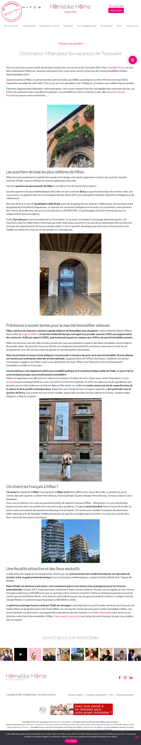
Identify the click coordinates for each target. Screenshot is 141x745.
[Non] (137, 737)
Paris (28, 724)
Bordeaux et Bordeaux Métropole (75, 724)
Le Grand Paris (39, 724)
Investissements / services (49, 26)
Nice (132, 724)
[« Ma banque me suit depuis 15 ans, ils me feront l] (49, 654)
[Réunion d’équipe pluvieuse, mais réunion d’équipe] (134, 654)
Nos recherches (107, 26)
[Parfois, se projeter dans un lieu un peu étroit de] (120, 654)
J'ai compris (71, 741)
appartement (88, 727)
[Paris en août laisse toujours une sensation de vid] (6, 654)
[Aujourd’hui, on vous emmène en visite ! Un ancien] (20, 654)
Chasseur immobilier (124, 695)
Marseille (118, 724)
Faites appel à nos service (67, 616)
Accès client (118, 6)
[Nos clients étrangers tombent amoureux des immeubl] (91, 654)
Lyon (112, 724)
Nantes (126, 724)
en (23, 7)
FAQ (111, 695)
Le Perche (24, 727)
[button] (70, 444)
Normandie (12, 727)
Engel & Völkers (30, 334)
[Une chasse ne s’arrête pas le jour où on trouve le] (106, 654)
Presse (119, 26)
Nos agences (68, 26)
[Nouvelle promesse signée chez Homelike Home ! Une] (77, 654)
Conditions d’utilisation (96, 695)
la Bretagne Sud (98, 724)
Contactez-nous (132, 26)
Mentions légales (75, 695)
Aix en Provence (53, 724)
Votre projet (116, 10)
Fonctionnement (29, 26)
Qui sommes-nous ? (11, 26)
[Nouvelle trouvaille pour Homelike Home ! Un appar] (63, 654)
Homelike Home (116, 67)
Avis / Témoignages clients (87, 26)
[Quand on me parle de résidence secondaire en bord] (35, 654)
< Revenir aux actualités (70, 43)
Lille (107, 724)
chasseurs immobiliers (62, 722)
